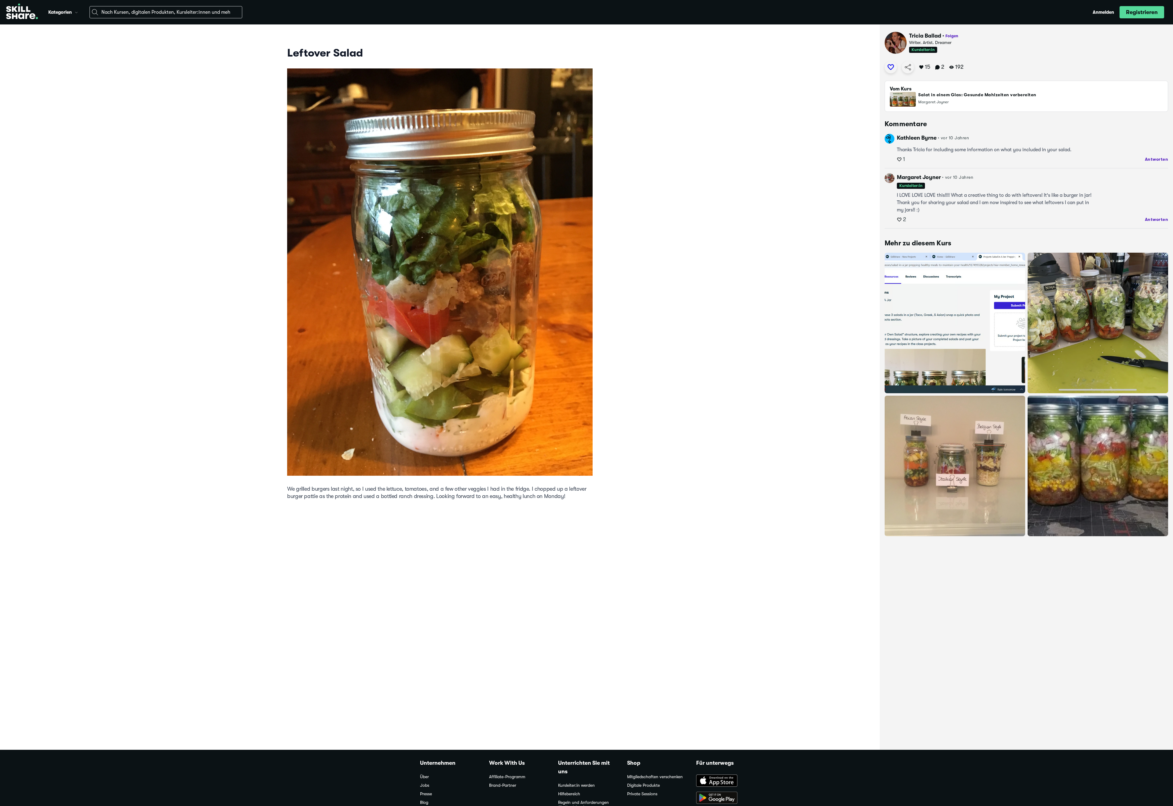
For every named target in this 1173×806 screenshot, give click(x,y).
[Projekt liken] (891, 67)
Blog (424, 802)
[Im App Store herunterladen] (724, 781)
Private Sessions (642, 794)
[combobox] (166, 12)
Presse (426, 794)
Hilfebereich (569, 794)
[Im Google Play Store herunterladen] (724, 798)
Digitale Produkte (643, 785)
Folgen (951, 36)
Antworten (1156, 159)
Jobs (424, 785)
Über (424, 777)
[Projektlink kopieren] (908, 67)
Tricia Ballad (925, 36)
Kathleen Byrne (917, 138)
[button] (76, 11)
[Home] (22, 12)
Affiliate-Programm (507, 777)
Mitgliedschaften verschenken (655, 777)
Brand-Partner (502, 785)
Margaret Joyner (919, 177)
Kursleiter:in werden (576, 785)
